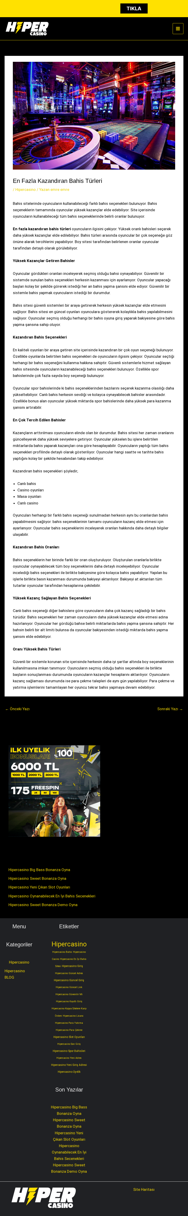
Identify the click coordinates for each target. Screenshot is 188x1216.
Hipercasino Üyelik (69, 1071)
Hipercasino (25, 189)
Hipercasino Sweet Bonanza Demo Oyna (42, 904)
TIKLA (134, 8)
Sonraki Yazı (170, 709)
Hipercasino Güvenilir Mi (69, 994)
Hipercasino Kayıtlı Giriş (69, 1001)
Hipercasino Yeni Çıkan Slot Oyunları (39, 887)
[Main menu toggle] (178, 28)
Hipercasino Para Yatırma (69, 1022)
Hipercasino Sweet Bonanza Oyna (37, 878)
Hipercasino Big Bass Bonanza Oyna (39, 869)
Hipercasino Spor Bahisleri (69, 1051)
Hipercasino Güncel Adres (69, 973)
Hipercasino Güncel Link (69, 987)
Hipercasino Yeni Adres (69, 1057)
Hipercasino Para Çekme (69, 1030)
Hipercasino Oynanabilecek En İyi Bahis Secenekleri (51, 896)
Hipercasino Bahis (62, 952)
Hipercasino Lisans (73, 1015)
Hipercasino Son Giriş (69, 1044)
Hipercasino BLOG (15, 974)
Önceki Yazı (17, 709)
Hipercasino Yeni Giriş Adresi (69, 1065)
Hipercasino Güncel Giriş (69, 980)
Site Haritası (144, 1189)
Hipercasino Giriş (72, 966)
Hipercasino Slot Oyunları (69, 1037)
